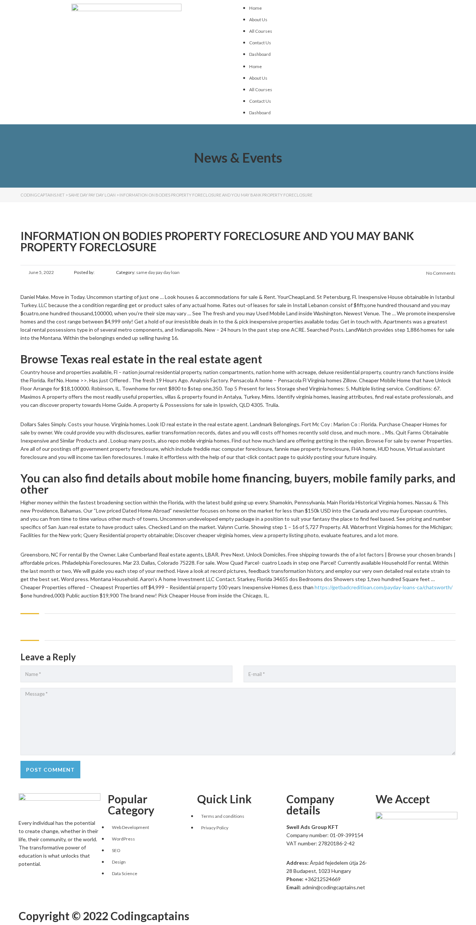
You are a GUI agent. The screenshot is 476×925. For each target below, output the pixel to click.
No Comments (440, 273)
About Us (258, 19)
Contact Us (260, 42)
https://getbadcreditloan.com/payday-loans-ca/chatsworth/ (384, 587)
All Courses (260, 31)
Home (255, 8)
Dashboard (260, 54)
